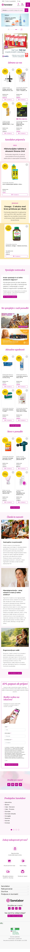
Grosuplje (8, 816)
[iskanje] (26, 10)
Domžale (7, 811)
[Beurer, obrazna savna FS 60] (8, 479)
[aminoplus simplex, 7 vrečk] (8, 397)
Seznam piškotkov (15, 937)
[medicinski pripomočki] (15, 848)
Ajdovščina (8, 802)
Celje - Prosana (9, 809)
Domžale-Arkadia (10, 814)
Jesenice (7, 818)
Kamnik (7, 820)
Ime (6, 726)
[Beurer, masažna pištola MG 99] (22, 445)
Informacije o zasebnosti (15, 938)
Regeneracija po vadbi (11, 650)
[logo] (7, 4)
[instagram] (13, 784)
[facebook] (9, 784)
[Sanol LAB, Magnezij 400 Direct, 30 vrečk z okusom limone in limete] (22, 110)
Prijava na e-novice (12, 764)
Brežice (7, 804)
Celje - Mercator (10, 807)
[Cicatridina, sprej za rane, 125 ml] (22, 363)
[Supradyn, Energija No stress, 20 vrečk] (8, 445)
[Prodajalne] (9, 860)
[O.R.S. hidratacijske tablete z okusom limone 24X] (15, 171)
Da (6, 760)
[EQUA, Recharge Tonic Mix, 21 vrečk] (22, 397)
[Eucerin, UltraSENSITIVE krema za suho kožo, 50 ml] (22, 479)
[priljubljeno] (13, 69)
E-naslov (8, 739)
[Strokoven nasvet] (22, 871)
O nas (18, 1)
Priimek (7, 733)
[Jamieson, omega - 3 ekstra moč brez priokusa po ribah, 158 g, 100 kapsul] (17, 233)
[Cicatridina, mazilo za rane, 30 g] (8, 363)
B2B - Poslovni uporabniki (9, 1)
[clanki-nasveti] (15, 529)
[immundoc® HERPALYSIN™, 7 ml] (8, 110)
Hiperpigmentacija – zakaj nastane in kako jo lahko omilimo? (12, 593)
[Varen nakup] (23, 860)
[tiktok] (20, 784)
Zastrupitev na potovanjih (12, 542)
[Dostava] (8, 871)
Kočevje (7, 823)
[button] (9, 29)
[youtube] (16, 784)
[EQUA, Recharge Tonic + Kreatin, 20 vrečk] (22, 76)
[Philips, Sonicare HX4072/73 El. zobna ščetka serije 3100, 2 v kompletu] (8, 76)
